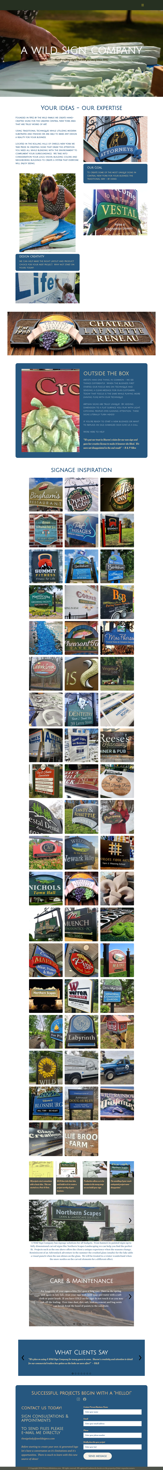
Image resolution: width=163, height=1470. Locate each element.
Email (85, 1419)
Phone (85, 1430)
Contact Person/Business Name (95, 1407)
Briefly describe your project (94, 1442)
